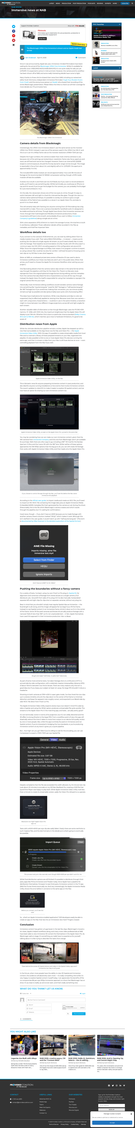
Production (66, 3)
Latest (51, 3)
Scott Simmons (52, 1063)
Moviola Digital (74, 1110)
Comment (82, 58)
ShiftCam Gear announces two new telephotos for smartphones (110, 106)
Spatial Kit (73, 593)
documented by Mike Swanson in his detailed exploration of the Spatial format (50, 521)
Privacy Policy (65, 1124)
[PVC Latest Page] (119, 68)
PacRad (71, 1102)
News (58, 3)
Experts (108, 3)
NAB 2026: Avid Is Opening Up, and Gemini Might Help (110, 1059)
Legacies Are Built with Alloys (24, 1058)
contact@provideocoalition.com (22, 1102)
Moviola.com (73, 1107)
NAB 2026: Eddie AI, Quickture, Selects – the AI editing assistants (81, 1060)
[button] (131, 1114)
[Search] (132, 3)
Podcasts (91, 3)
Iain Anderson (30, 58)
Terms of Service (53, 1124)
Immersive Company (41, 440)
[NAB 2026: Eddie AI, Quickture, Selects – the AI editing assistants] (81, 1045)
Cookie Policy (75, 1124)
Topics (41, 1104)
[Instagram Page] (116, 1085)
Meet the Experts (44, 1107)
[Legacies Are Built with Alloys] (24, 1045)
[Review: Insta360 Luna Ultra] (96, 44)
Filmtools (72, 1099)
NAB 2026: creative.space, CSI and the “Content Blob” (52, 1059)
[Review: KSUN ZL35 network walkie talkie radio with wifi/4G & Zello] (96, 52)
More (115, 3)
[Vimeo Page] (124, 1085)
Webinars (42, 1110)
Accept (112, 1123)
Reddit (54, 82)
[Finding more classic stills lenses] (96, 60)
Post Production (79, 3)
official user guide (39, 500)
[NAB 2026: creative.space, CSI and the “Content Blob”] (53, 1045)
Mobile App (43, 1102)
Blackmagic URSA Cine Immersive (53, 66)
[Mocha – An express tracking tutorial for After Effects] (96, 96)
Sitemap (83, 1124)
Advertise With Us (45, 1099)
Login (83, 993)
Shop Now (42, 38)
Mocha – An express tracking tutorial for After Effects (109, 97)
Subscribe (125, 3)
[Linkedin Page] (120, 1085)
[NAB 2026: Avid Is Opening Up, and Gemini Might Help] (110, 1045)
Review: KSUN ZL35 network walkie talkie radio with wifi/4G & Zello (109, 54)
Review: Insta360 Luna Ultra (109, 45)
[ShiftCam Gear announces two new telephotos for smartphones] (96, 103)
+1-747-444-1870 (17, 1099)
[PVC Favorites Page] (119, 24)
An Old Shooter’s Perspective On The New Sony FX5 (109, 89)
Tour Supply (72, 1104)
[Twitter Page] (113, 1085)
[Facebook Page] (109, 1085)
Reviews (100, 3)
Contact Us (43, 1113)
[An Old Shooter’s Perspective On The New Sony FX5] (96, 88)
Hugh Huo (67, 80)
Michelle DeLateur (24, 1061)
